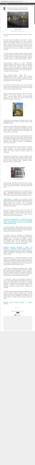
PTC (26, 75)
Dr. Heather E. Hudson (9, 227)
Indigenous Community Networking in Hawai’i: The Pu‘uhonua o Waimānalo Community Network (18, 248)
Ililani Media (22, 311)
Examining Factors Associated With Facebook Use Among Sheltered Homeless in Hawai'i (18, 222)
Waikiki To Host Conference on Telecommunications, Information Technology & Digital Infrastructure (17, 8)
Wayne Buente (7, 199)
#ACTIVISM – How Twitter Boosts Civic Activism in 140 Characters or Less (18, 220)
